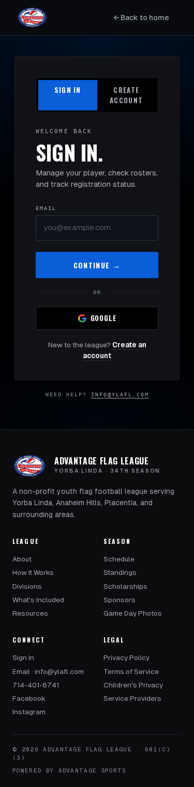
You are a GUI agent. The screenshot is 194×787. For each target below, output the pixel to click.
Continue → (97, 265)
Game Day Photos (132, 613)
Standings (120, 572)
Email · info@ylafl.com (48, 672)
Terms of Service (131, 672)
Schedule (119, 559)
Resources (30, 613)
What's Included (38, 600)
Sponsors (119, 600)
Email (46, 208)
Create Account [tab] (126, 95)
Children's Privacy (133, 685)
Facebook (29, 698)
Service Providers (132, 698)
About (22, 559)
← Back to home (141, 17)
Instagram (29, 712)
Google (103, 318)
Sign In (23, 658)
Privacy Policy (126, 658)
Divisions (27, 586)
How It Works (33, 572)
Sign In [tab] (67, 90)
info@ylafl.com (120, 394)
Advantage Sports (92, 770)
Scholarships (125, 586)
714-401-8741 (35, 685)
